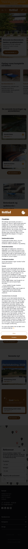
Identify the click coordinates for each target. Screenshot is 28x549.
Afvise (14, 333)
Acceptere (14, 337)
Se (13, 328)
